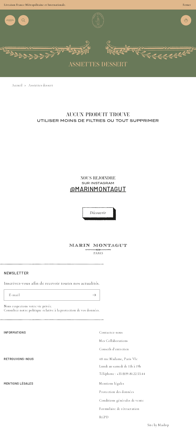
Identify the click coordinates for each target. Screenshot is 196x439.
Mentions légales (111, 384)
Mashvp (163, 425)
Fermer (187, 4)
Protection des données (116, 392)
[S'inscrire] (94, 295)
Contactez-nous (111, 332)
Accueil (17, 85)
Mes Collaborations (113, 341)
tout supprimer (137, 120)
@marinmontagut (98, 189)
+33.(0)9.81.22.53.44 (131, 374)
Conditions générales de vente (121, 400)
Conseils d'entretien (114, 349)
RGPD (104, 417)
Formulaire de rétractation (119, 409)
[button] (10, 20)
